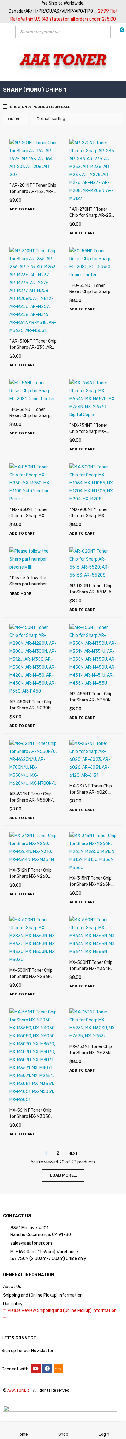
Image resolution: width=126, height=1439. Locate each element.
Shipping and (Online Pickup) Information (43, 1295)
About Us (12, 1286)
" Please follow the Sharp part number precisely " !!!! (28, 584)
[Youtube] (36, 1368)
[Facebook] (47, 1368)
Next (73, 1153)
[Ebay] (58, 1368)
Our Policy (13, 1303)
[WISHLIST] (43, 209)
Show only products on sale (40, 107)
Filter (14, 119)
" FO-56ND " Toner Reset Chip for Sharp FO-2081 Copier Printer (32, 415)
